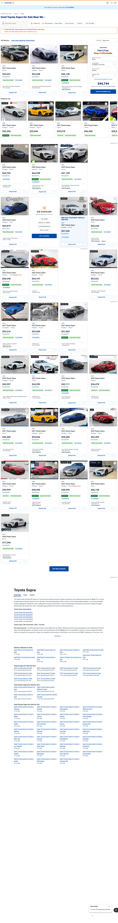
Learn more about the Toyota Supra (23, 40)
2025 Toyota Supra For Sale (23, 673)
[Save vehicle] (26, 47)
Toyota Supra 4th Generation (23, 615)
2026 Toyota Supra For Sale (23, 668)
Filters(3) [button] (37, 23)
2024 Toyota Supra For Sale (23, 678)
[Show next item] (84, 206)
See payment (6, 76)
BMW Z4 (63, 630)
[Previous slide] (3, 120)
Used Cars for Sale (6, 13)
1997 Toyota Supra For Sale (69, 673)
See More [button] (57, 636)
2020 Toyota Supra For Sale (69, 668)
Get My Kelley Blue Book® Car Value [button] (103, 79)
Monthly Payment (96, 57)
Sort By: (98, 40)
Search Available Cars (103, 91)
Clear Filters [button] (58, 23)
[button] (107, 3)
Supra (22, 13)
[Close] (109, 906)
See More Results (59, 569)
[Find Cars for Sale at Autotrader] (9, 2)
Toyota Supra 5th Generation (23, 612)
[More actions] (25, 92)
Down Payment (96, 68)
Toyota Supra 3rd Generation (23, 617)
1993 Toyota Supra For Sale (92, 673)
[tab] (17, 595)
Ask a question (44, 236)
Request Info (13, 92)
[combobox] (15, 23)
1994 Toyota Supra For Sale (92, 668)
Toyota (16, 13)
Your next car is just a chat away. (59, 7)
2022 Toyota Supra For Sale (46, 673)
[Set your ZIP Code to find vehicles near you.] (45, 17)
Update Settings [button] (111, 86)
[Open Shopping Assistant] (116, 910)
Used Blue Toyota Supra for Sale (24, 657)
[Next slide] (114, 120)
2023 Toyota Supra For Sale (46, 668)
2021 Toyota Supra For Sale (46, 678)
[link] (19, 80)
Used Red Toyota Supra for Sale (93, 650)
